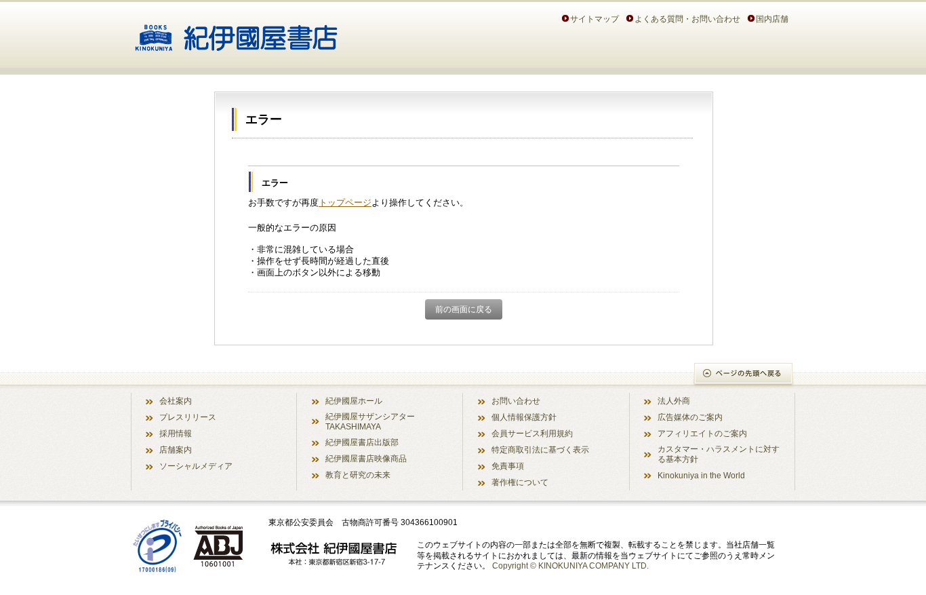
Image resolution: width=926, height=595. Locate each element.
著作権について (519, 482)
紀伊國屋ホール (353, 400)
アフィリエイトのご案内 (702, 433)
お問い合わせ (515, 400)
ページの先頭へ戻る (744, 374)
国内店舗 (772, 18)
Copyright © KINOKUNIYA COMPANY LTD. (570, 565)
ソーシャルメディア (196, 465)
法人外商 (674, 400)
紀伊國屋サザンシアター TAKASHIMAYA (370, 421)
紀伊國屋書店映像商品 (366, 458)
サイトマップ (594, 18)
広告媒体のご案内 (690, 416)
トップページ (345, 202)
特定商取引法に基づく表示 (540, 449)
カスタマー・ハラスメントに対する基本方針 (719, 453)
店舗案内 (175, 449)
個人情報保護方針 (524, 416)
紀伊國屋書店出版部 (362, 442)
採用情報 (175, 433)
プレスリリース (187, 416)
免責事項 (507, 465)
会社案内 (175, 400)
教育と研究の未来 (357, 474)
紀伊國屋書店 (236, 32)
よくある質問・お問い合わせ (687, 18)
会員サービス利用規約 (532, 433)
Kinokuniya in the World (701, 475)
